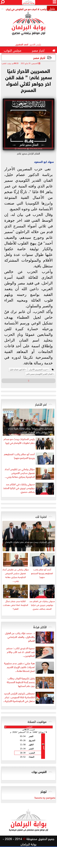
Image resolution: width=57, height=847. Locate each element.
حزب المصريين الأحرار (38, 369)
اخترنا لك (41, 516)
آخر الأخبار (41, 404)
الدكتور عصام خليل (17, 369)
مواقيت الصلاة (37, 721)
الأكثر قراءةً (40, 626)
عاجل (52, 8)
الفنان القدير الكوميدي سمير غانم (39, 374)
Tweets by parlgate (44, 797)
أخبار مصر (39, 57)
